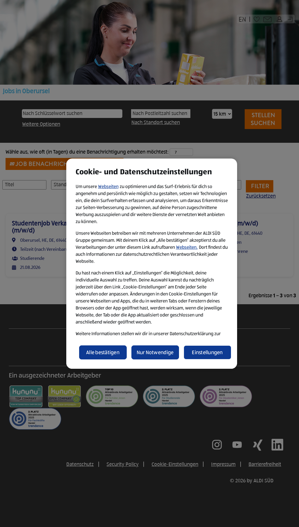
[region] (151, 264)
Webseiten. (187, 247)
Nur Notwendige (155, 352)
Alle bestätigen (102, 352)
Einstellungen (207, 352)
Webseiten (108, 186)
